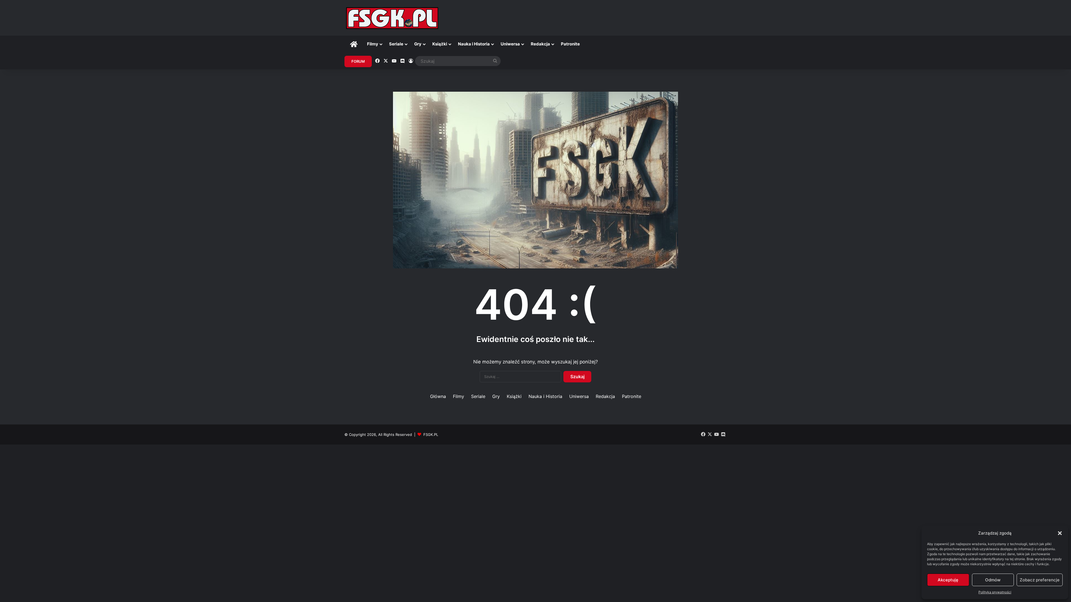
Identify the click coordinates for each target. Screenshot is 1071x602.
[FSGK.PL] (392, 18)
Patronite (570, 44)
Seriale (396, 44)
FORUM (358, 61)
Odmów (992, 579)
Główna (438, 396)
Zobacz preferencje (1040, 579)
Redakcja (540, 44)
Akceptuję (948, 579)
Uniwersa (510, 44)
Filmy (372, 44)
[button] (1060, 533)
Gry (417, 44)
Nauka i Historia (474, 44)
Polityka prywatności (994, 592)
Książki (439, 44)
